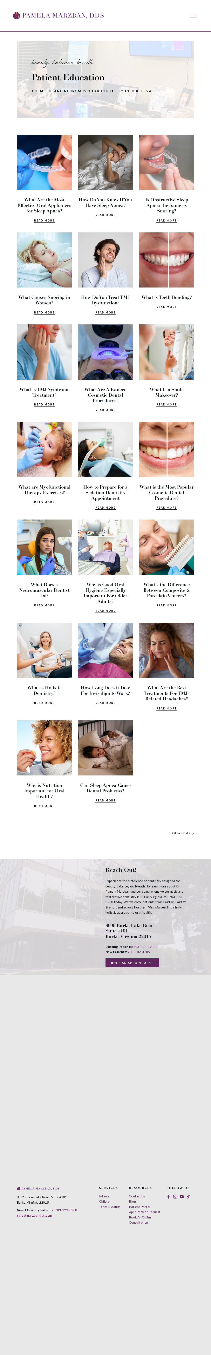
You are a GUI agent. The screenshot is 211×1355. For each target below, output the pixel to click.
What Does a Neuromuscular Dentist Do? (44, 590)
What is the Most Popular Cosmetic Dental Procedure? (166, 492)
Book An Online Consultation (140, 1219)
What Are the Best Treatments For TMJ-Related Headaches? (166, 693)
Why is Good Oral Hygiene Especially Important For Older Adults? (105, 593)
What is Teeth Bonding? (166, 297)
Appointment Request (145, 1212)
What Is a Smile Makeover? (167, 392)
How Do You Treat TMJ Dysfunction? (105, 300)
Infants (104, 1196)
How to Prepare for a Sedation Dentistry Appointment (105, 492)
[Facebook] (168, 1197)
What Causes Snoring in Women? (44, 300)
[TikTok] (188, 1197)
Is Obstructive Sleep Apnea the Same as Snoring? (166, 205)
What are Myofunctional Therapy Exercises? (44, 490)
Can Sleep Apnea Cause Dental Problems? (105, 788)
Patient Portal (139, 1207)
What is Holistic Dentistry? (44, 690)
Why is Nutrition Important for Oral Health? (44, 790)
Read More (44, 220)
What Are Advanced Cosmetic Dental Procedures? (105, 395)
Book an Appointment (132, 963)
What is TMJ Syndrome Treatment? (44, 392)
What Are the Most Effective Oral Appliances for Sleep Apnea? (44, 205)
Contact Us (137, 1196)
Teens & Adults (110, 1207)
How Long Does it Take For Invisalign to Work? (105, 690)
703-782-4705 (139, 952)
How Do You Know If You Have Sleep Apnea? (105, 202)
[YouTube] (182, 1197)
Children (105, 1201)
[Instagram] (175, 1197)
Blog (132, 1201)
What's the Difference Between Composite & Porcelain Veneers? (166, 590)
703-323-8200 (145, 946)
